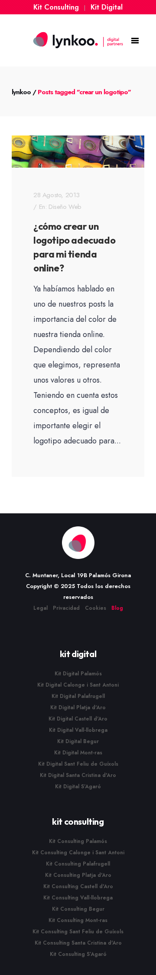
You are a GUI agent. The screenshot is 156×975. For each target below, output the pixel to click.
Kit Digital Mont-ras (78, 753)
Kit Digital (107, 7)
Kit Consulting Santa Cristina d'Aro (78, 943)
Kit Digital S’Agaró (78, 786)
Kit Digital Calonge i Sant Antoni (78, 685)
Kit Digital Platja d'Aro (78, 707)
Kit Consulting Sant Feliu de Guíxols (78, 931)
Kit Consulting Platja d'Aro (78, 875)
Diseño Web (65, 207)
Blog (117, 608)
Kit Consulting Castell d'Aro (78, 886)
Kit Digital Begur (78, 741)
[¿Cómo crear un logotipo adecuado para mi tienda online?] (78, 152)
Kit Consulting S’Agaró (78, 954)
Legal (40, 608)
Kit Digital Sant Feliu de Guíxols (78, 764)
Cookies (95, 608)
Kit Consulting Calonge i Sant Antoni (78, 852)
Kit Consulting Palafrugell (78, 864)
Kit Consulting (56, 7)
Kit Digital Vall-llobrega (78, 730)
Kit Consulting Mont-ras (78, 920)
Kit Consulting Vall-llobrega (78, 898)
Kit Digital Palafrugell (78, 696)
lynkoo (21, 92)
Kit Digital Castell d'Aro (78, 719)
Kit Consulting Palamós (78, 841)
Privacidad (66, 608)
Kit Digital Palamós (78, 674)
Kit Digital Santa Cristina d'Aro (78, 775)
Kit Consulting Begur (78, 909)
